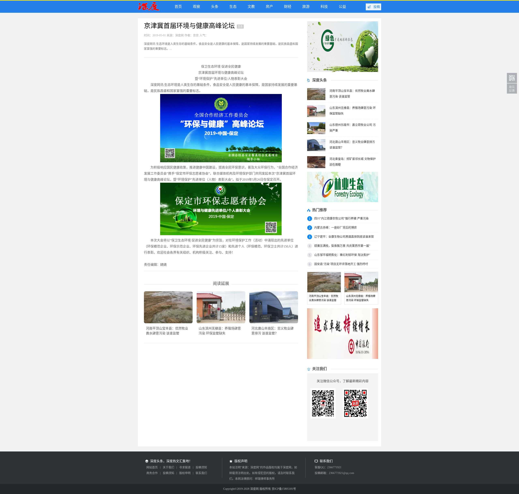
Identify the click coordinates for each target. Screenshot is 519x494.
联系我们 (201, 473)
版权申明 (185, 473)
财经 (286, 7)
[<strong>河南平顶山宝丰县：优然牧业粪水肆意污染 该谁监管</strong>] (316, 99)
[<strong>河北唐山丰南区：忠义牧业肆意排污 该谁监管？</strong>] (316, 150)
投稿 (376, 7)
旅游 (305, 7)
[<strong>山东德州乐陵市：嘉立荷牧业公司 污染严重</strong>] (316, 133)
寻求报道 (185, 467)
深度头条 (152, 8)
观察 (195, 7)
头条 (213, 7)
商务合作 (152, 473)
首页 (177, 7)
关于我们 (168, 467)
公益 (341, 7)
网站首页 (152, 467)
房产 (268, 7)
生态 (232, 7)
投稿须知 (201, 467)
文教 (250, 7)
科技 (323, 7)
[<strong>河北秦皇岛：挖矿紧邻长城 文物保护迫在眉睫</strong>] (316, 167)
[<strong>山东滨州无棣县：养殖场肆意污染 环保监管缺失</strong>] (316, 116)
